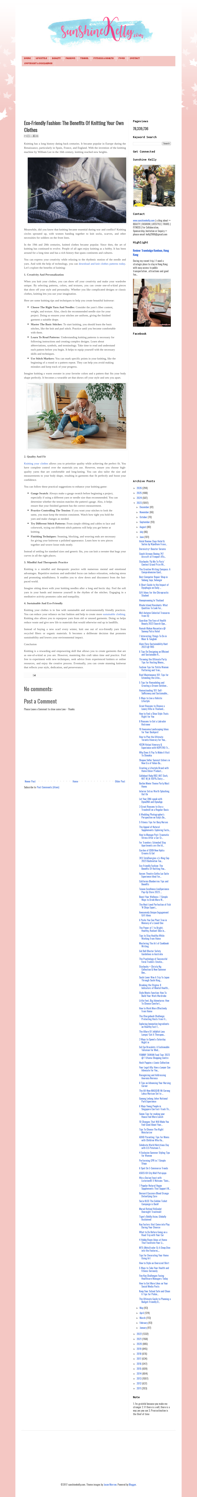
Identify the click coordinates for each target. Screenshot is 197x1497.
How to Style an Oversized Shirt (154, 1263)
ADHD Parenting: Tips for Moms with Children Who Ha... (154, 1138)
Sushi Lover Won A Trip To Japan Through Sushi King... (154, 978)
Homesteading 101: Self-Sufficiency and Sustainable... (153, 692)
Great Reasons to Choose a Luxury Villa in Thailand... (152, 707)
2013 (139, 1378)
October (144, 517)
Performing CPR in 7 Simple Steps (152, 1162)
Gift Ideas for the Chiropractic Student (154, 594)
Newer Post (30, 781)
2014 (139, 1373)
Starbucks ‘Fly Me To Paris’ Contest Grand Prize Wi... (152, 563)
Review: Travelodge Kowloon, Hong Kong (151, 252)
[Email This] (25, 135)
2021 (139, 1339)
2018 (139, 1354)
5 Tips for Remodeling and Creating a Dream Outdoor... (153, 684)
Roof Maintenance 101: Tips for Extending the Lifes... (154, 676)
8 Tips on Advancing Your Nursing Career (155, 1084)
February (144, 1323)
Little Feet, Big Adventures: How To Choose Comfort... (154, 1002)
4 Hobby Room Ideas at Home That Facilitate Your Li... (153, 1241)
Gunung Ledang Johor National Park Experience (153, 1100)
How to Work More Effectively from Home (153, 1009)
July (142, 532)
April (142, 1313)
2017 (139, 1358)
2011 (139, 1388)
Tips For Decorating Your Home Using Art (154, 1256)
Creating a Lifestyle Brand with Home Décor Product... (154, 769)
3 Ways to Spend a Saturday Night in (152, 1041)
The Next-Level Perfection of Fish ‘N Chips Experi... (155, 906)
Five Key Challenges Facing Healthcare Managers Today (153, 1277)
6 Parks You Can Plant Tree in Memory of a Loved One (153, 921)
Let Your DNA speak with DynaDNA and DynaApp (150, 800)
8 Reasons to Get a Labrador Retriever (152, 722)
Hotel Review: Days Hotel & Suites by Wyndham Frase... (153, 542)
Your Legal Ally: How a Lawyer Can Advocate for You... (154, 1069)
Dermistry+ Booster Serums (152, 549)
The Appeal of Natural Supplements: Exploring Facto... (154, 828)
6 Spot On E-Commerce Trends (153, 1168)
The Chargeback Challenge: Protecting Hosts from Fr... (153, 1017)
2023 (139, 503)
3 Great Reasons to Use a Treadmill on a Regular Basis (154, 808)
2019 (139, 1349)
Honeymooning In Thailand (151, 600)
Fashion (70, 58)
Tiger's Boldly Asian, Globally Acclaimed (152, 1218)
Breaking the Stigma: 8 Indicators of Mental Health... (154, 986)
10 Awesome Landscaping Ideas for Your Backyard (154, 730)
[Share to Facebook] (34, 135)
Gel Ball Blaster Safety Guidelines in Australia (151, 952)
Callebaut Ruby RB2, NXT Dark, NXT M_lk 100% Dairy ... (153, 777)
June (142, 537)
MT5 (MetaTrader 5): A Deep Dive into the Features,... (154, 1249)
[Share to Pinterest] (37, 135)
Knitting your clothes (36, 463)
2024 (140, 498)
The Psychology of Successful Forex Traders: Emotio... (153, 960)
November (145, 512)
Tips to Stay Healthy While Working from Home (151, 937)
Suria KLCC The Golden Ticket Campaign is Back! (153, 1202)
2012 (139, 1383)
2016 (139, 1364)
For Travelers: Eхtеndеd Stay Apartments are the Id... (152, 844)
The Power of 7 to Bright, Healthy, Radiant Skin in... (152, 929)
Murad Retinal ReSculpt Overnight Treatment (150, 1210)
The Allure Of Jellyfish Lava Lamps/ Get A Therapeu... (152, 1033)
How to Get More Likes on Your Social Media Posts (153, 1284)
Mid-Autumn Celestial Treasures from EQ (154, 614)
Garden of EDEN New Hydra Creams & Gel (151, 851)
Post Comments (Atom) (48, 787)
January (143, 1328)
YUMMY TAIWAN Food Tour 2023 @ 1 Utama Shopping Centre (154, 1056)
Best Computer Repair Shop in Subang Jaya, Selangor (153, 578)
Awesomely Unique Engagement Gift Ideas (154, 914)
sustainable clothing (114, 614)
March (143, 1318)
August (143, 527)
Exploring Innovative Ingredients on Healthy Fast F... (154, 1025)
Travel (84, 58)
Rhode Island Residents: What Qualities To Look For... (153, 606)
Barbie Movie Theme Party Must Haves (154, 785)
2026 (139, 488)
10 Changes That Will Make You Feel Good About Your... (154, 1123)
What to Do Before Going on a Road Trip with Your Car (153, 1233)
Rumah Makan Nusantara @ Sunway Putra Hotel (152, 630)
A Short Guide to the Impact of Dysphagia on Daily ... (154, 586)
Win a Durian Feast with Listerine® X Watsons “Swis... (154, 1179)
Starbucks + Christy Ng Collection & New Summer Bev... (152, 969)
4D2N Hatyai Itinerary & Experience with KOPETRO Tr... (154, 746)
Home (27, 58)
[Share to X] (31, 135)
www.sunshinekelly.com (144, 220)
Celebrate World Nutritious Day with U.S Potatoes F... (154, 1146)
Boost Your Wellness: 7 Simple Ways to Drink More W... (153, 898)
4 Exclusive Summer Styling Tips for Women (154, 1154)
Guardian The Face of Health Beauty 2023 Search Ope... (152, 622)
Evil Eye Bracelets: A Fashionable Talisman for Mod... (154, 1048)
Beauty (56, 58)
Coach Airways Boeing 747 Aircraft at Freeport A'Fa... (152, 555)
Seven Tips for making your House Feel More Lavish (152, 1115)
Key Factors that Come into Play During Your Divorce (154, 1226)
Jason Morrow (110, 1484)
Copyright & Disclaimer (38, 63)
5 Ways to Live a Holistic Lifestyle (150, 699)
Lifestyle (41, 58)
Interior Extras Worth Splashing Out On (154, 792)
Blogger (132, 1484)
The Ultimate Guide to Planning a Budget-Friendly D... (155, 1300)
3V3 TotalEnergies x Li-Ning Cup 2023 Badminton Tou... (154, 859)
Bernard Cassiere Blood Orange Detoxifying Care (154, 1194)
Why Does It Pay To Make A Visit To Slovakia (154, 754)
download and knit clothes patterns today (102, 263)
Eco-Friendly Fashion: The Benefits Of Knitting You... (152, 867)
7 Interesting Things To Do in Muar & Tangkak (153, 637)
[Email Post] (34, 675)
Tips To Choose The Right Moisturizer (151, 1131)
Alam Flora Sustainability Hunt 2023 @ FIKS (153, 645)
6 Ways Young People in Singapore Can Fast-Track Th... (154, 1107)
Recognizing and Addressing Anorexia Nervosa (152, 1076)
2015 (139, 1368)
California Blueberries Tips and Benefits (153, 882)
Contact (135, 58)
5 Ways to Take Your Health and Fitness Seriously (154, 1269)
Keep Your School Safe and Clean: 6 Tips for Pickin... (154, 1292)
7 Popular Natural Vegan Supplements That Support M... (154, 1187)
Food (122, 58)
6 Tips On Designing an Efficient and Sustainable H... (154, 653)
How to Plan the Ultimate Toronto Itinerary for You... (152, 738)
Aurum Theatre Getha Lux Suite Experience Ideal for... (154, 875)
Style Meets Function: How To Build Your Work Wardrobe (153, 994)
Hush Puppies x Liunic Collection (154, 1062)
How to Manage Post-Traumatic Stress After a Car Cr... (154, 836)
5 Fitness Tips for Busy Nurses (153, 822)
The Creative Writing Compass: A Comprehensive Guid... (154, 570)
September (145, 522)
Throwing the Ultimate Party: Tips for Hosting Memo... (153, 660)
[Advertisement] (98, 92)
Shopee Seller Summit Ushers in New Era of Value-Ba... (154, 761)
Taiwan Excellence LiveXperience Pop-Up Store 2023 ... (154, 890)
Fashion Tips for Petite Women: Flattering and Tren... (154, 668)
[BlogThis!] (28, 135)
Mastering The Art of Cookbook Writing (154, 944)
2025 (139, 493)
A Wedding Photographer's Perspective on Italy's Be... (152, 816)
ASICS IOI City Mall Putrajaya (152, 1173)
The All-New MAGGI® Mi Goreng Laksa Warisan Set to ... (154, 1092)
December (145, 507)
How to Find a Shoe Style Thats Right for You (154, 715)
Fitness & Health (103, 58)
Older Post (120, 781)
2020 (140, 1344)
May (142, 1308)
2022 (139, 1334)
